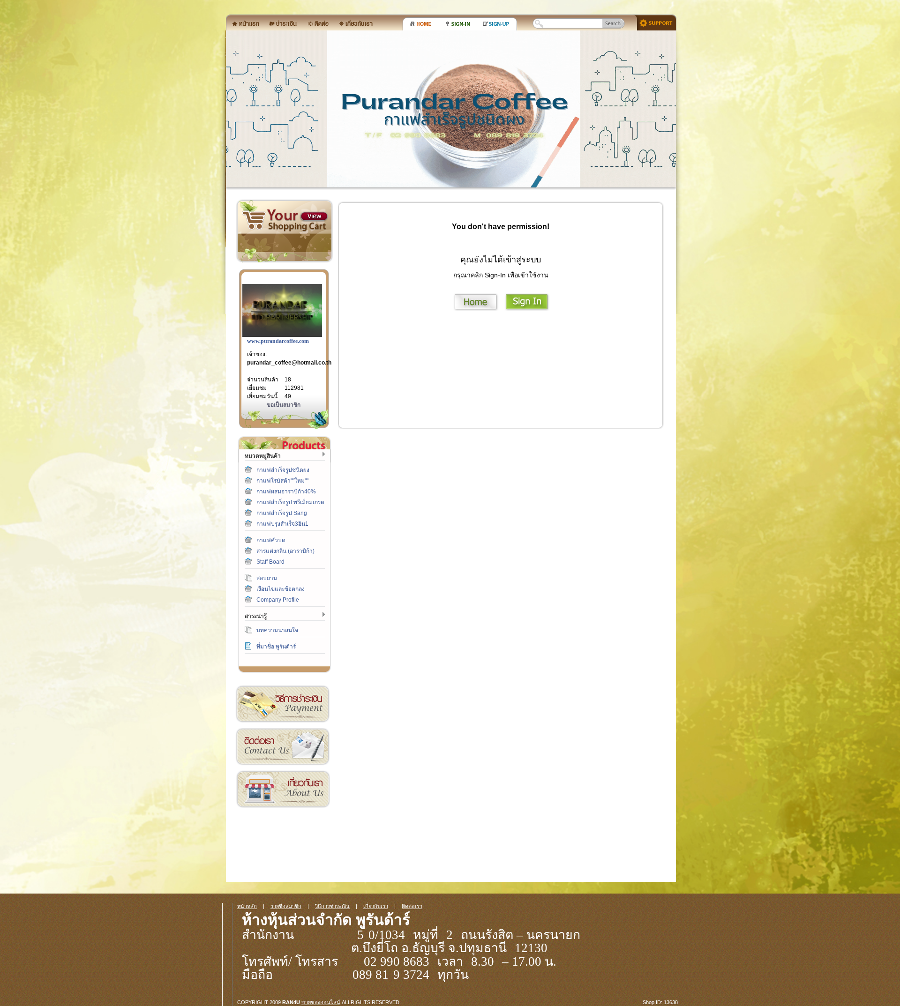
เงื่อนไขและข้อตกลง (280, 589)
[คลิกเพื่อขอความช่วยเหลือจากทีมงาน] (653, 22)
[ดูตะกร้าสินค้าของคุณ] (314, 216)
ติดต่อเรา (282, 747)
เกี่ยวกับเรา (282, 789)
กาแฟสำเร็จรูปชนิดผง (282, 470)
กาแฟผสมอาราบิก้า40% (286, 491)
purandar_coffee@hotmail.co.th (289, 362)
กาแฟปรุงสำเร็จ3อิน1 (282, 524)
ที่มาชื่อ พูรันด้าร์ (276, 646)
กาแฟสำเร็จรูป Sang (281, 513)
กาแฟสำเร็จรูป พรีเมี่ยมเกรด (290, 502)
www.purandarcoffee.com (278, 341)
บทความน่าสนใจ (277, 630)
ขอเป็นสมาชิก (283, 405)
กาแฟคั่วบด (270, 540)
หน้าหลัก (247, 906)
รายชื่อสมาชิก (285, 906)
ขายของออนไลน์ (320, 1002)
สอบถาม (266, 578)
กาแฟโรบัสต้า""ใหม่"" (282, 480)
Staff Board (270, 562)
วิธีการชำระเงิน (282, 704)
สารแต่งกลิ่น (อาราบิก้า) (285, 551)
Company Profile (277, 599)
